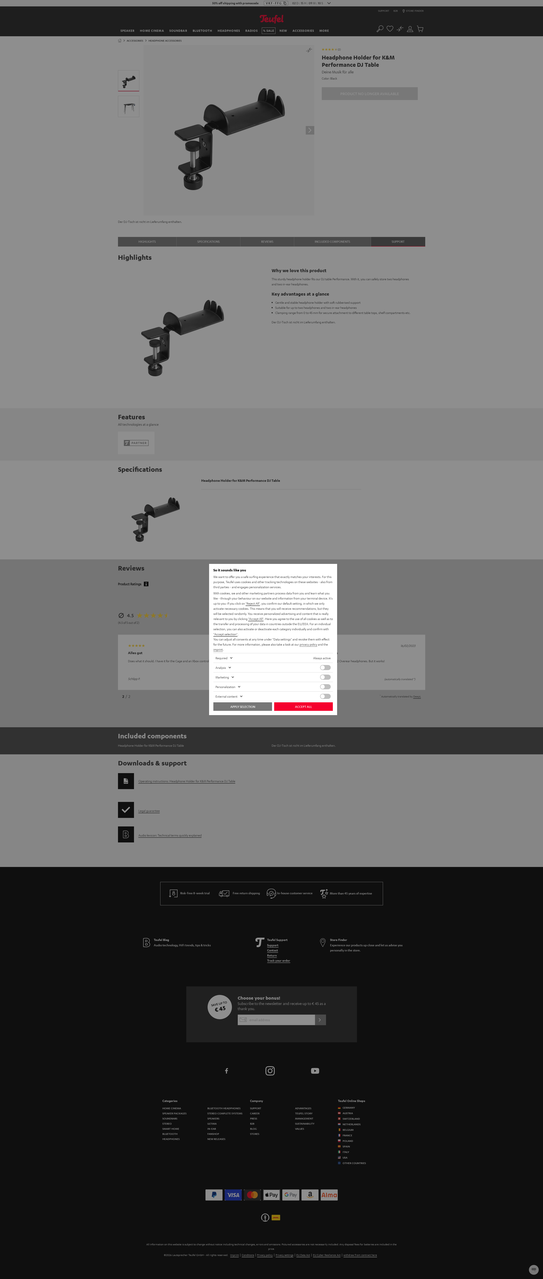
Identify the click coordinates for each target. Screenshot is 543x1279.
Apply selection (242, 706)
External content (226, 696)
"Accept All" (255, 619)
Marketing (222, 677)
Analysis (220, 667)
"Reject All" (253, 603)
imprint (218, 649)
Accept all (303, 706)
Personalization (225, 687)
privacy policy (308, 644)
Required (221, 658)
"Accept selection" (225, 634)
